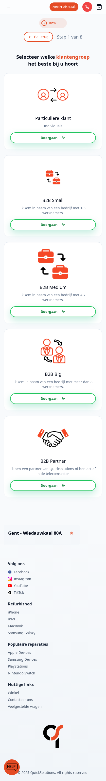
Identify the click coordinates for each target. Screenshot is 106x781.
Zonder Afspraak (64, 7)
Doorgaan (49, 137)
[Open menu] (9, 7)
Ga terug (41, 36)
